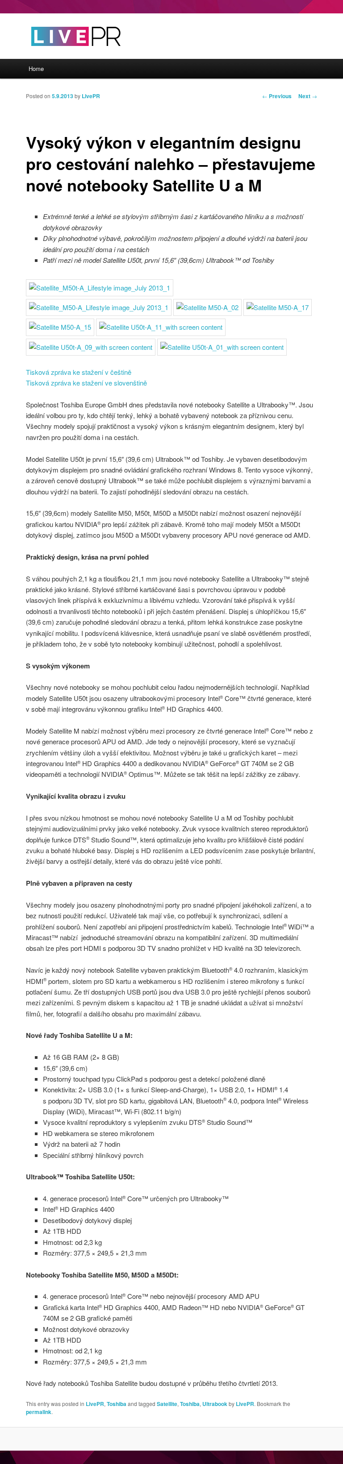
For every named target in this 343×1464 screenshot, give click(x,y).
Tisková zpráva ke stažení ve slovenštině (86, 382)
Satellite (167, 1404)
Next (307, 96)
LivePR (91, 96)
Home (36, 68)
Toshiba (116, 1404)
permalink (38, 1412)
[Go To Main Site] (60, 53)
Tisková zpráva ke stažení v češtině (78, 372)
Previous (277, 96)
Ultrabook (214, 1404)
